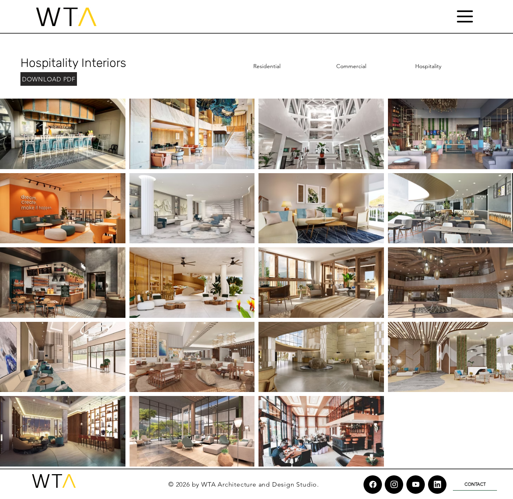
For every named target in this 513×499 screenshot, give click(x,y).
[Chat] (373, 484)
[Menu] (464, 16)
